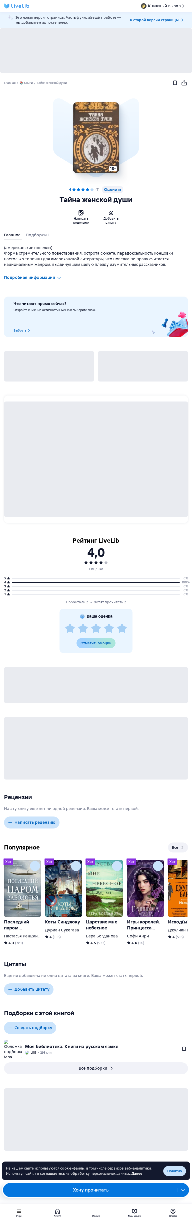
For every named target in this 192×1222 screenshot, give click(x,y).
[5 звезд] (92, 190)
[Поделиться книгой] (184, 83)
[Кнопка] (35, 866)
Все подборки (93, 1068)
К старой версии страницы (154, 20)
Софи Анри (138, 936)
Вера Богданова (102, 936)
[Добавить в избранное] (175, 83)
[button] (96, 137)
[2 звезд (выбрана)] (78, 190)
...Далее (135, 1173)
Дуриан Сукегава (62, 930)
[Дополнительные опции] (183, 1190)
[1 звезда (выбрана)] (74, 190)
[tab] (13, 236)
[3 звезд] (96, 628)
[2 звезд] (83, 628)
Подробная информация (29, 277)
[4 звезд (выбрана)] (88, 190)
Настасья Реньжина (23, 936)
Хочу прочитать (91, 1190)
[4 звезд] (109, 628)
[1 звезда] (70, 628)
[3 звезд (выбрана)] (83, 190)
